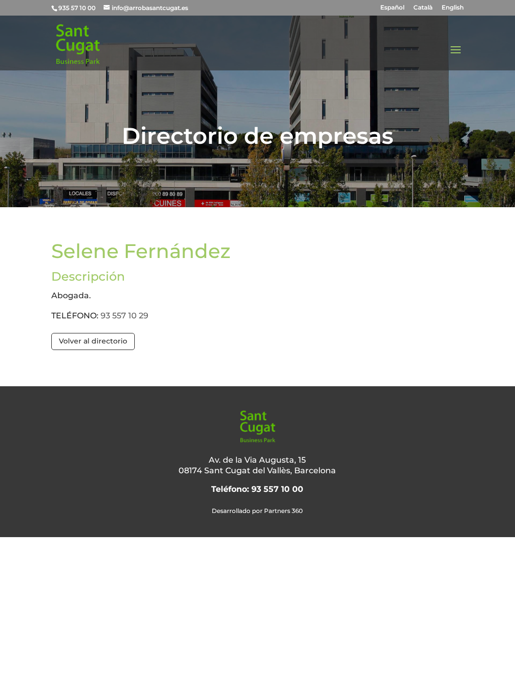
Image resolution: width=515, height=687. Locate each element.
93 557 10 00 (277, 489)
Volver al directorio (93, 341)
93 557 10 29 (124, 315)
